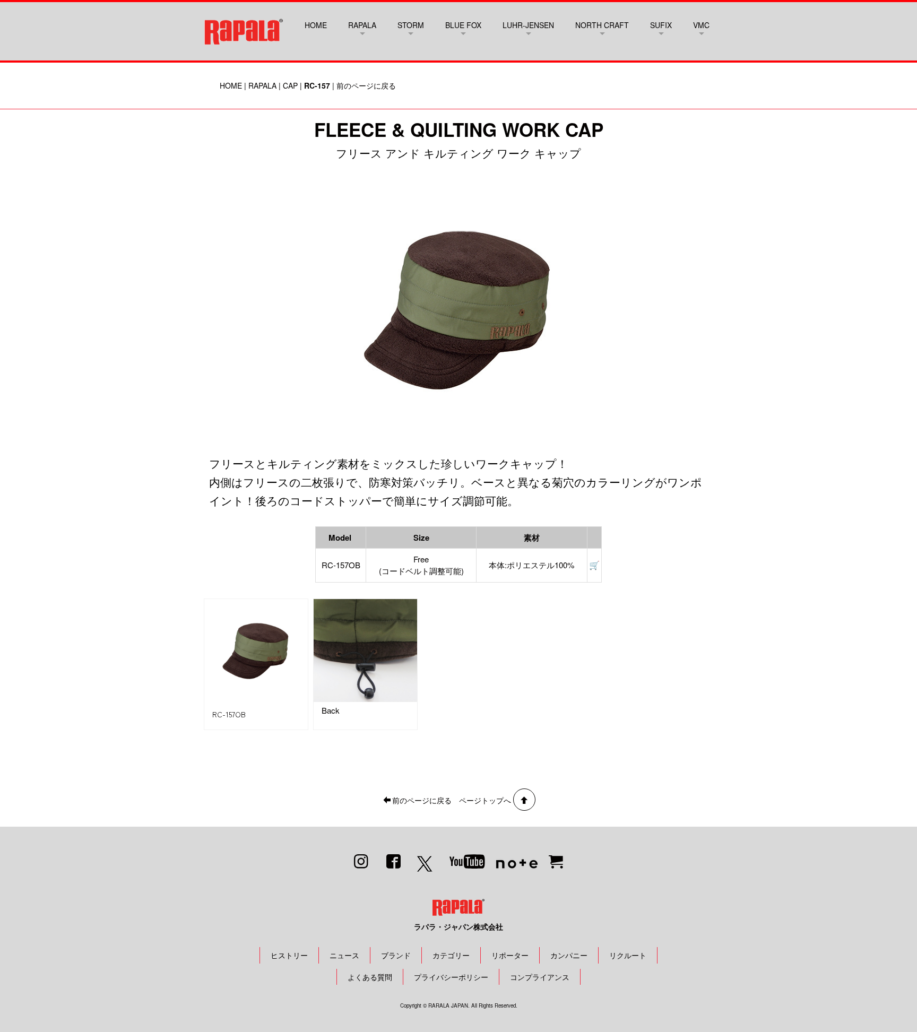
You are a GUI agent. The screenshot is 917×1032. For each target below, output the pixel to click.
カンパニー (568, 955)
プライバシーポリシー (451, 977)
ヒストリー (289, 955)
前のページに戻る (366, 85)
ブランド (396, 955)
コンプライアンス (539, 977)
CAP (290, 85)
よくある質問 (370, 977)
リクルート (627, 955)
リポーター (510, 955)
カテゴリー (451, 955)
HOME (316, 25)
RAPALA (262, 85)
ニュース (344, 955)
